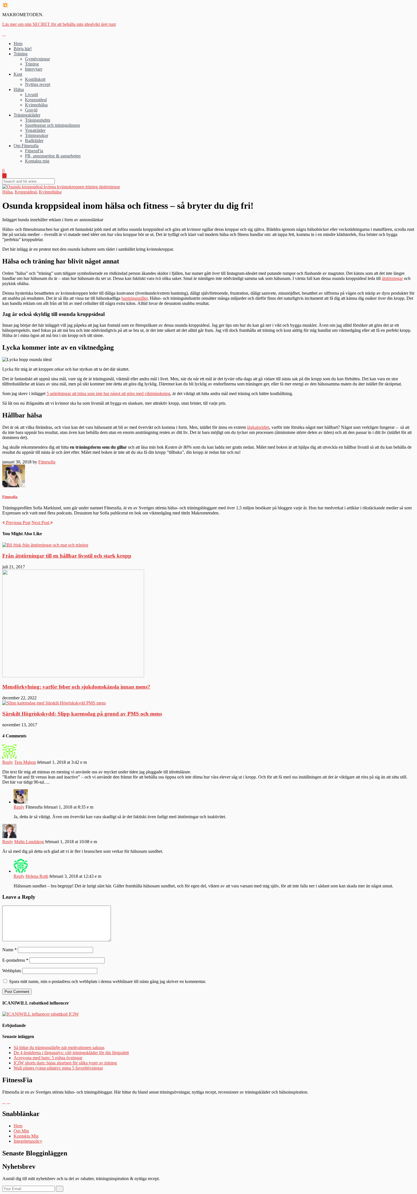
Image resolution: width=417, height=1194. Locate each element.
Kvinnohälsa (36, 104)
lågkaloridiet (258, 427)
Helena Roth (37, 876)
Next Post (40, 522)
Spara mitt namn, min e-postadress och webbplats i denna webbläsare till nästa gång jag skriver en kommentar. (107, 981)
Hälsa (19, 89)
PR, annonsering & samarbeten (53, 155)
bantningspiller (134, 298)
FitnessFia (34, 150)
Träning (21, 53)
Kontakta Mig (26, 1136)
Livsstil (31, 94)
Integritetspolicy (28, 1141)
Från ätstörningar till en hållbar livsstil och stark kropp (66, 556)
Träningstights (37, 120)
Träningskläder (27, 115)
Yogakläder (35, 130)
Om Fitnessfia (26, 145)
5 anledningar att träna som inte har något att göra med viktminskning (108, 393)
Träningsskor (36, 135)
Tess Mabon (25, 762)
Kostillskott (35, 79)
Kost (18, 74)
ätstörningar (392, 278)
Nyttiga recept (37, 84)
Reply (7, 762)
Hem (18, 43)
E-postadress (15, 960)
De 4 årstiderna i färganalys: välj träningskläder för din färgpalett (71, 1052)
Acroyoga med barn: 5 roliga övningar (48, 1057)
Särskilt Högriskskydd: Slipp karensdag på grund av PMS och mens (82, 714)
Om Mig (21, 1130)
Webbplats (11, 970)
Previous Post (17, 522)
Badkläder (34, 140)
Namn (9, 949)
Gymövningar (37, 58)
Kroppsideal (36, 99)
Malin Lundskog (29, 841)
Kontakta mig (37, 161)
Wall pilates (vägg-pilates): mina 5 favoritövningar (58, 1068)
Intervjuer (33, 69)
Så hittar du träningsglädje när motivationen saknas (59, 1047)
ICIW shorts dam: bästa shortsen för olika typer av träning (65, 1062)
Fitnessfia (46, 461)
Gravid (31, 109)
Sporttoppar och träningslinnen (52, 125)
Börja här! (23, 48)
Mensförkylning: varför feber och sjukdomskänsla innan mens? (76, 687)
